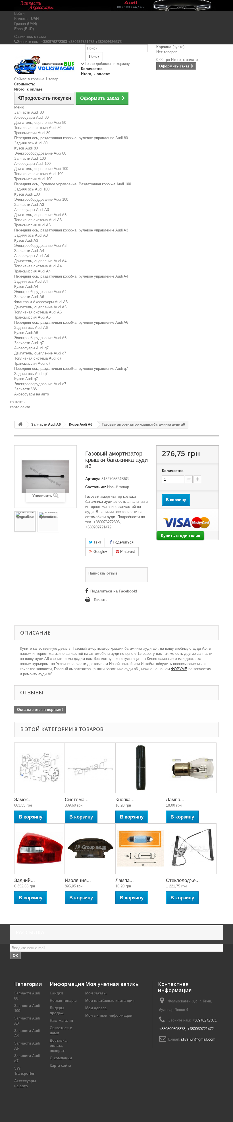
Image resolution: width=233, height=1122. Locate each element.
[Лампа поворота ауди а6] (191, 767)
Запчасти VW (25, 389)
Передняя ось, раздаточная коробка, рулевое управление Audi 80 (71, 138)
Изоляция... (78, 880)
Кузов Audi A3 (26, 240)
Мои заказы (96, 993)
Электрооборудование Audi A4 (40, 292)
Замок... (23, 799)
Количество (173, 471)
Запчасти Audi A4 (29, 251)
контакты (17, 402)
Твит (96, 542)
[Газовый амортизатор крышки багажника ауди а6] (25, 521)
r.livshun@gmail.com (198, 1039)
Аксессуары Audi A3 (31, 210)
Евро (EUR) (24, 29)
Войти (19, 13)
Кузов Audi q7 (26, 379)
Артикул (92, 479)
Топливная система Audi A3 (38, 220)
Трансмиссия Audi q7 (32, 363)
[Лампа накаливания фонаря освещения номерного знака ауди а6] (140, 848)
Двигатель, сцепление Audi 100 (41, 169)
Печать (100, 600)
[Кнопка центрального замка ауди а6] (140, 767)
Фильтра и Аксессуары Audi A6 (41, 302)
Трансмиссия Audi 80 (32, 133)
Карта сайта (60, 1065)
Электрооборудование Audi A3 (40, 245)
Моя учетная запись (112, 984)
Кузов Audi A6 (26, 333)
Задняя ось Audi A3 (31, 235)
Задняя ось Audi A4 (31, 281)
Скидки (56, 993)
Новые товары (63, 1000)
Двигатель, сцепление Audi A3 (40, 215)
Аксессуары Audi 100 (32, 163)
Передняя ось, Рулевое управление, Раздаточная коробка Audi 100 (72, 184)
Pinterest (127, 551)
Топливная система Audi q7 (37, 358)
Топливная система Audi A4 (38, 266)
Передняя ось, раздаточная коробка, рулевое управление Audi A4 (71, 276)
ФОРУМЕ (179, 669)
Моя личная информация (108, 1015)
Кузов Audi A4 (26, 286)
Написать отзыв (103, 573)
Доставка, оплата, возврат (59, 1045)
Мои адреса (96, 1008)
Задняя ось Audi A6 (31, 327)
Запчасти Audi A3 (29, 204)
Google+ (99, 551)
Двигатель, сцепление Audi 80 (40, 122)
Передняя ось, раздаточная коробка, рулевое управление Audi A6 (71, 322)
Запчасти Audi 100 (30, 158)
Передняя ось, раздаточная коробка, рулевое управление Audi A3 (71, 230)
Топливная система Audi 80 (37, 128)
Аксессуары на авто (31, 394)
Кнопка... (125, 799)
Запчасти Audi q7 (29, 343)
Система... (77, 799)
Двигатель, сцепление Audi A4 (40, 261)
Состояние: (95, 487)
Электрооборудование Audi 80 (40, 153)
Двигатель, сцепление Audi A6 (40, 307)
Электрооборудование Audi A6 (40, 338)
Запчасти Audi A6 (29, 297)
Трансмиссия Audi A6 (32, 317)
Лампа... (175, 799)
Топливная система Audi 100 (38, 174)
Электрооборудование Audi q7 (40, 384)
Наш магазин (61, 1020)
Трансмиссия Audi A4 (32, 271)
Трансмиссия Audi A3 (32, 225)
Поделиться (123, 542)
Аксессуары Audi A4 (31, 256)
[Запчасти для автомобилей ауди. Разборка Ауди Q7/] (116, 5)
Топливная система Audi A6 (38, 312)
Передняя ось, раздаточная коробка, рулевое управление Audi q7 (71, 368)
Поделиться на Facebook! (113, 591)
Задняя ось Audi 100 (31, 189)
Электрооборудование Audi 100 (41, 199)
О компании (61, 1058)
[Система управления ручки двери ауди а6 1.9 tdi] (90, 767)
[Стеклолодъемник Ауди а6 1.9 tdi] (191, 848)
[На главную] (20, 424)
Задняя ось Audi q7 (30, 374)
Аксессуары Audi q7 (31, 348)
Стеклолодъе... (183, 880)
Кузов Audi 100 (27, 194)
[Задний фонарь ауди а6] (39, 848)
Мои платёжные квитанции (110, 1000)
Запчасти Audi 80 (29, 112)
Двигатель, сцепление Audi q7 (40, 353)
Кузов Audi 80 (26, 148)
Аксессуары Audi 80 (31, 117)
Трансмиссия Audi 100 (33, 179)
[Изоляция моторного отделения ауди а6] (90, 848)
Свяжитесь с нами (30, 36)
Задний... (24, 880)
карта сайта (20, 407)
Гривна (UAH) (25, 24)
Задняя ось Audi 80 (30, 143)
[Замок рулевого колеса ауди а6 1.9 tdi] (39, 767)
